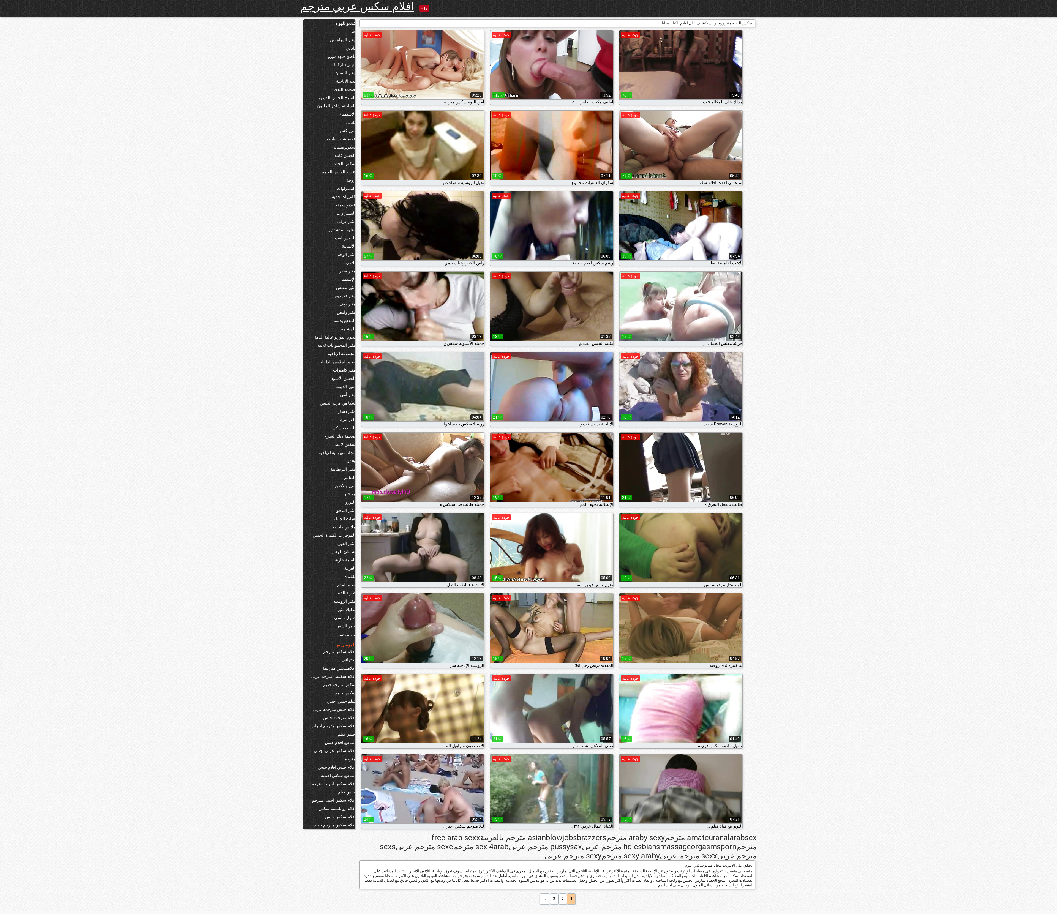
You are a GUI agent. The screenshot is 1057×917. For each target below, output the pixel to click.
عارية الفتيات (344, 593)
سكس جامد (345, 693)
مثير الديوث (345, 386)
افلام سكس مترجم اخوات (333, 726)
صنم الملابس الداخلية (336, 361)
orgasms (706, 846)
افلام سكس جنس (340, 816)
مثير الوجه (346, 254)
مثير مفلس (345, 287)
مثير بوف (347, 304)
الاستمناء (347, 114)
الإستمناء (347, 279)
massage (675, 846)
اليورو (350, 502)
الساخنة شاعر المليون (336, 105)
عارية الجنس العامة (338, 172)
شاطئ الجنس (343, 551)
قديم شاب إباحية (341, 139)
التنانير (349, 477)
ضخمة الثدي (344, 89)
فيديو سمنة (345, 205)
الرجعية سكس (343, 427)
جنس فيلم (346, 734)
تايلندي (349, 576)
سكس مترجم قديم (339, 684)
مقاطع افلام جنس (340, 742)
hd (627, 846)
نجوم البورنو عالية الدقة (335, 337)
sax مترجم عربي (545, 846)
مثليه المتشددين (341, 229)
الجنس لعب (345, 238)
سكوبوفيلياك (344, 147)
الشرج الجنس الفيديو (337, 97)
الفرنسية (347, 419)
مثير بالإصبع (345, 485)
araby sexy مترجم (635, 837)
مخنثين (349, 494)
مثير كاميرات (344, 370)
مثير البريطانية (343, 469)
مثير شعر (347, 271)
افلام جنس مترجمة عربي (334, 709)
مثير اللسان (345, 72)
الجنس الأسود (343, 378)
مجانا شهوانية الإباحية (337, 452)
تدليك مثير (346, 609)
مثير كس (347, 130)
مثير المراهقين (342, 39)
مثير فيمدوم (345, 295)
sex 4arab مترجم (481, 846)
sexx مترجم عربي (688, 855)
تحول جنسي (344, 617)
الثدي (350, 262)
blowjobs (561, 837)
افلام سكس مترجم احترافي (339, 655)
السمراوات (346, 213)
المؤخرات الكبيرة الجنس (334, 535)
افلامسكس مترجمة (339, 668)
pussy (560, 846)
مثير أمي (347, 394)
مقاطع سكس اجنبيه (338, 775)
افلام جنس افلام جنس (336, 767)
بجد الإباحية (345, 81)
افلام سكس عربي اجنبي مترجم (334, 755)
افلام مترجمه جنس (339, 717)
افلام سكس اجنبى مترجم (333, 800)
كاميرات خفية (343, 196)
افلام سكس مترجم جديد (334, 825)
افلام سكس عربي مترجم (357, 6)
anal (722, 837)
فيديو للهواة (345, 23)
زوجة (351, 180)
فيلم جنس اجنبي (341, 701)
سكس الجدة (344, 163)
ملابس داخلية (344, 527)
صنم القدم (346, 584)
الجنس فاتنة (344, 155)
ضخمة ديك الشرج (340, 436)
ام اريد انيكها (344, 64)
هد (353, 31)
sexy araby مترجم (630, 855)
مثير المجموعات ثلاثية (336, 345)
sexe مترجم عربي (424, 846)
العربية (349, 568)
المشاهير (347, 328)
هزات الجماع (344, 518)
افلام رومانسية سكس (336, 808)
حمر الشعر (346, 626)
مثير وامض (346, 312)
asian (537, 837)
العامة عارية (345, 560)
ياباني (350, 48)
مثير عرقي (346, 221)
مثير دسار (346, 411)
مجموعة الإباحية (341, 353)
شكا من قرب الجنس (337, 403)
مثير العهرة (345, 543)
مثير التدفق (345, 510)
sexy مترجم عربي (572, 855)
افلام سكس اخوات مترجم (333, 783)
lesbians (646, 846)
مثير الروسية (344, 601)
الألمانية (348, 246)
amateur (701, 837)
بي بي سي (346, 634)
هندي (350, 461)
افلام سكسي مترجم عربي (333, 676)
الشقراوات (346, 188)
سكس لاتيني (344, 444)
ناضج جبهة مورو (341, 56)
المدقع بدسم (344, 320)
